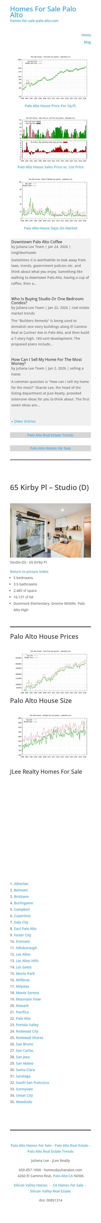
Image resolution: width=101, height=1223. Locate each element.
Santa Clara (25, 1069)
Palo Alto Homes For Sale (50, 448)
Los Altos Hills (27, 960)
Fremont (23, 941)
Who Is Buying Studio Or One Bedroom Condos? (47, 300)
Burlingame (23, 903)
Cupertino (22, 915)
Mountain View (28, 999)
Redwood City (27, 1031)
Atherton (21, 883)
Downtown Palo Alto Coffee (36, 242)
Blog (87, 42)
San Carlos (24, 1050)
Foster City (22, 935)
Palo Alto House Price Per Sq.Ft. (50, 105)
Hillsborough (26, 947)
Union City (24, 1095)
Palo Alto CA (63, 1175)
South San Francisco (32, 1082)
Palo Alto (23, 1018)
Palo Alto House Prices (44, 636)
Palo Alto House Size (41, 700)
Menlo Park (25, 973)
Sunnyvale (24, 1089)
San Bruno (24, 1044)
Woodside (24, 1101)
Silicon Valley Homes (31, 1185)
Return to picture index (29, 571)
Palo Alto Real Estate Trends (50, 435)
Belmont (21, 890)
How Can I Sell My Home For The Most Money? (46, 361)
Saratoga (23, 1076)
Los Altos (23, 954)
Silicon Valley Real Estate (50, 1191)
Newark (22, 1005)
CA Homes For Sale (68, 1185)
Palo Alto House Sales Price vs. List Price (51, 167)
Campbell (22, 909)
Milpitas (22, 986)
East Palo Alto (25, 928)
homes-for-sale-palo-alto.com (34, 20)
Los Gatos (24, 967)
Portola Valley (27, 1024)
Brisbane (21, 896)
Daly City (21, 922)
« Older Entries (23, 421)
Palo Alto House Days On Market (50, 228)
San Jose (23, 1056)
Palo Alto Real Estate (71, 1145)
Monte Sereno (27, 992)
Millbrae (23, 980)
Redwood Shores (29, 1037)
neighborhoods (23, 252)
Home (86, 35)
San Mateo (24, 1063)
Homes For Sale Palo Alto (43, 11)
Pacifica (22, 1012)
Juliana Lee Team (30, 246)
